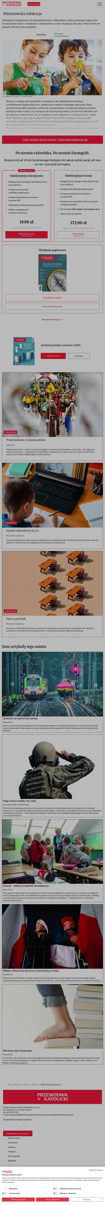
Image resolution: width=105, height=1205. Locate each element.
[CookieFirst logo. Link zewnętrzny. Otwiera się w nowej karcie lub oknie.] (7, 1172)
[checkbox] (4, 1188)
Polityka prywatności (96, 1170)
